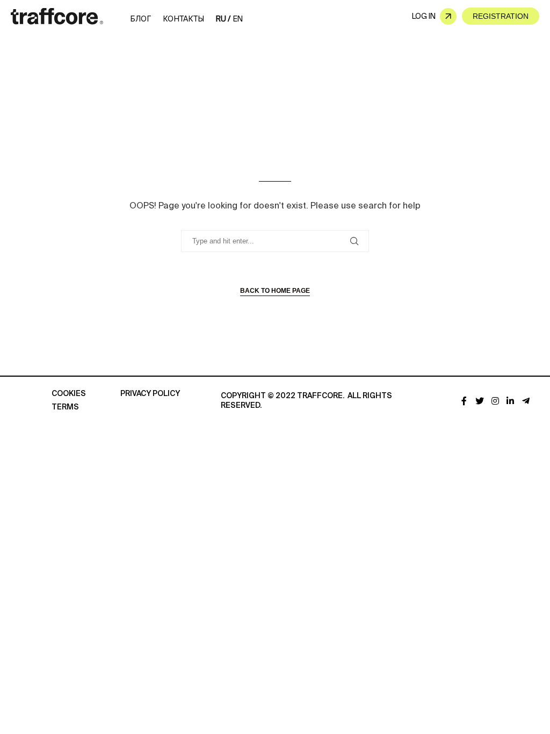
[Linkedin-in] (510, 401)
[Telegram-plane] (526, 401)
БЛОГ (140, 19)
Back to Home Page (275, 290)
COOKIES (69, 394)
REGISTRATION (501, 16)
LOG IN (424, 16)
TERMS (65, 407)
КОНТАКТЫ (183, 19)
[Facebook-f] (464, 401)
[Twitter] (479, 401)
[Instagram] (495, 401)
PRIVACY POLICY (150, 394)
